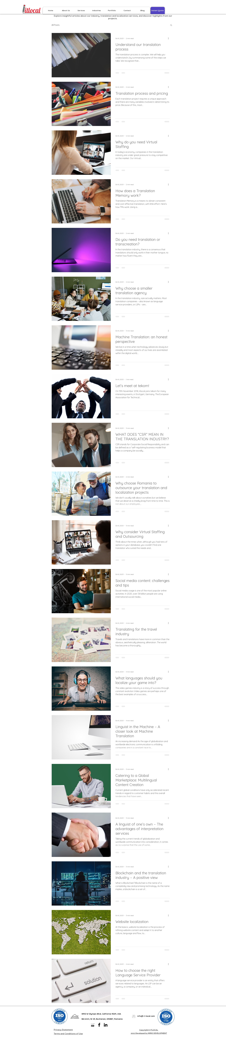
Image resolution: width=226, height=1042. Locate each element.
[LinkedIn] (105, 1024)
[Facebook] (99, 1024)
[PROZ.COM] (92, 1024)
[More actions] (169, 38)
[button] (171, 25)
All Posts (56, 25)
